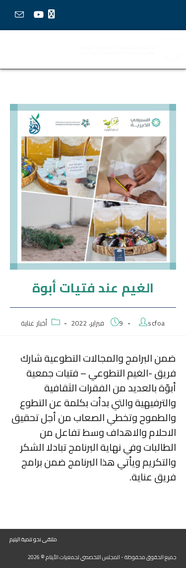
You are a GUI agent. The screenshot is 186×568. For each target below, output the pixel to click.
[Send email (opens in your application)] (18, 15)
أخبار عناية (34, 323)
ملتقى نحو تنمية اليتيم (33, 539)
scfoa (156, 323)
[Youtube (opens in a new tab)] (38, 14)
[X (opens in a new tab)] (54, 14)
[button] (30, 49)
